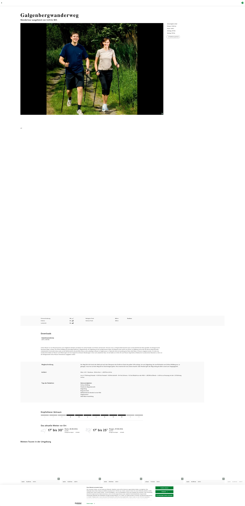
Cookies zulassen (164, 487)
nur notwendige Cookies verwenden (164, 495)
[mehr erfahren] (40, 469)
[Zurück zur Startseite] (242, 3)
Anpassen (163, 491)
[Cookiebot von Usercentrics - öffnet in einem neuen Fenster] (78, 503)
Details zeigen (90, 503)
